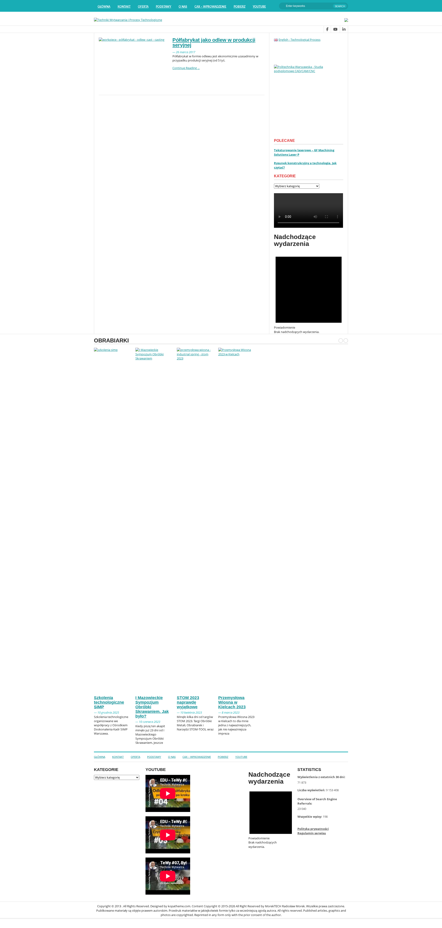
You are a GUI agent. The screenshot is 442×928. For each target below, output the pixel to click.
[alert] (308, 291)
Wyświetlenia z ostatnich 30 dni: (321, 777)
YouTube (259, 6)
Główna (104, 6)
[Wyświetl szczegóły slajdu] (308, 99)
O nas (183, 6)
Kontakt (124, 6)
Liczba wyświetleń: (311, 790)
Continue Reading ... (186, 68)
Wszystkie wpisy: (310, 816)
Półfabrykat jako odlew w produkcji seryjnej (213, 42)
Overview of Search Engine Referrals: (317, 801)
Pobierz (239, 6)
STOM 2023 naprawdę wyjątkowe (188, 702)
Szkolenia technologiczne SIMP (109, 702)
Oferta (143, 6)
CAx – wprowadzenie (210, 6)
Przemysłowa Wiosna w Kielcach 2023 (232, 702)
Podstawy (163, 6)
